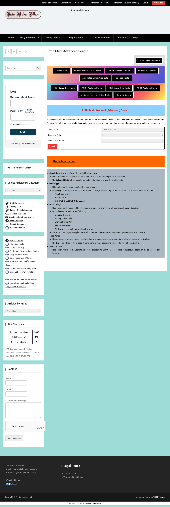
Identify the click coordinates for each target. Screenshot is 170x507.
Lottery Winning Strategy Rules (23, 268)
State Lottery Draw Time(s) (21, 272)
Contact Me (66, 3)
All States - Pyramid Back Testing (24, 251)
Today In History (16, 247)
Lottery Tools (51, 37)
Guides (120, 37)
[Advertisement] (119, 23)
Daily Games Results (18, 254)
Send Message (14, 438)
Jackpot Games (75, 37)
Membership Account (99, 3)
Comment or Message (16, 400)
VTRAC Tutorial (16, 240)
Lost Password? (27, 143)
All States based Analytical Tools (95, 95)
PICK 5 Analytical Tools (119, 88)
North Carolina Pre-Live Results (23, 279)
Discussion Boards (17, 214)
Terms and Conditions (73, 477)
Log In (145, 3)
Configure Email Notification (21, 217)
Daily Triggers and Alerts (20, 258)
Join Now (14, 143)
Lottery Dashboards (147, 71)
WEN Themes (159, 497)
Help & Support (16, 221)
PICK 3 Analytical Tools (64, 88)
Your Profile (80, 3)
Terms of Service (49, 3)
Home (11, 37)
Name (9, 378)
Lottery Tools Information (20, 210)
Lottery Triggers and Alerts (119, 71)
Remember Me (19, 124)
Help (135, 37)
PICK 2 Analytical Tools (147, 88)
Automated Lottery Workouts (95, 78)
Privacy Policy (69, 473)
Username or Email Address (22, 97)
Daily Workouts (27, 37)
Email (8, 389)
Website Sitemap (17, 228)
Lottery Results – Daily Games (87, 71)
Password (14, 111)
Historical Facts (122, 78)
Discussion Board (101, 37)
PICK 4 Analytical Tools (92, 88)
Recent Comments (17, 224)
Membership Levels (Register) (125, 3)
